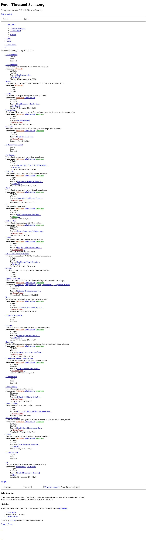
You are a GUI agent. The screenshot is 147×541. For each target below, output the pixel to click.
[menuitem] (17, 29)
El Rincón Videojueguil (14, 145)
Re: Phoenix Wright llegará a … (28, 262)
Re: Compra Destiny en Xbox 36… (30, 182)
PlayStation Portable (62, 285)
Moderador (40, 114)
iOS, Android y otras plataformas (17, 254)
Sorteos (8, 94)
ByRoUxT (16, 77)
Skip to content (6, 14)
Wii (39, 285)
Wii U (8, 188)
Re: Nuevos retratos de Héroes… (29, 215)
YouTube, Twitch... (13, 418)
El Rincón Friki (11, 377)
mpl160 (15, 217)
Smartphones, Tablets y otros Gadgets (19, 358)
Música (8, 434)
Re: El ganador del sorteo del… (28, 104)
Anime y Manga (11, 387)
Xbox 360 (20, 285)
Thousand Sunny (12, 55)
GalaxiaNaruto (17, 122)
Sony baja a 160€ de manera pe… (29, 248)
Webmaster (19, 69)
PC (7, 204)
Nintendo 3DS (11, 221)
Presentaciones (11, 110)
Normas (8, 81)
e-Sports (8, 268)
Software (9, 325)
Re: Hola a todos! (23, 120)
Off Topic (9, 126)
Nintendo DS (48, 285)
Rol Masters (31, 467)
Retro (8, 297)
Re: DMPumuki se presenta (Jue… (29, 428)
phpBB (12, 520)
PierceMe (15, 446)
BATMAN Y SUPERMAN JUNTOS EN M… (34, 411)
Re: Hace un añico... (24, 75)
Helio (14, 475)
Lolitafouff (63, 508)
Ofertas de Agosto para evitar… (28, 444)
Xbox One (9, 171)
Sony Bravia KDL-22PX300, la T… (30, 307)
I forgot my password (51, 487)
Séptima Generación (13, 278)
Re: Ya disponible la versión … (28, 336)
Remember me (66, 487)
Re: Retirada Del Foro (25, 137)
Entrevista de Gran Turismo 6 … (29, 291)
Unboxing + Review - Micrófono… (30, 352)
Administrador (29, 98)
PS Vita (8, 237)
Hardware (9, 342)
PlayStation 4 (10, 155)
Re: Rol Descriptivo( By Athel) (28, 473)
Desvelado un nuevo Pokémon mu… (30, 231)
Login (4, 481)
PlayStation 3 (31, 285)
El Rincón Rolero (12, 452)
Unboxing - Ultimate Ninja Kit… (29, 397)
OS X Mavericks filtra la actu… (28, 369)
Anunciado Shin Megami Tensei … (30, 198)
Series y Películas (12, 403)
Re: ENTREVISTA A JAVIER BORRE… (32, 165)
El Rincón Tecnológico (14, 315)
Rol (7, 463)
